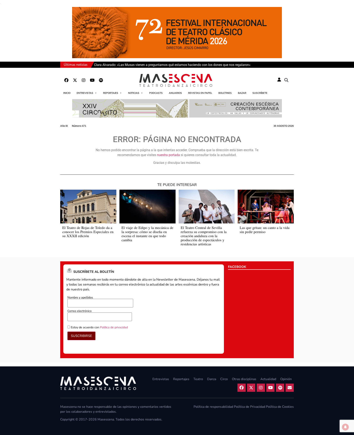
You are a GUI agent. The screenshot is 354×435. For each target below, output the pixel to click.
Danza (211, 379)
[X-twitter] (75, 80)
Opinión (286, 379)
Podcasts (156, 93)
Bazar (242, 93)
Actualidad (268, 379)
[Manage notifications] (345, 427)
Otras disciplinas (244, 379)
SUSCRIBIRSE (81, 336)
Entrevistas (85, 93)
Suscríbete (259, 93)
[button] (286, 80)
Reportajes (110, 93)
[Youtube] (92, 80)
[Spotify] (101, 80)
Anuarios (175, 93)
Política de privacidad (114, 327)
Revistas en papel (200, 93)
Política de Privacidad (249, 406)
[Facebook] (66, 80)
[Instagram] (83, 80)
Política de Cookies (280, 406)
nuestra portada (168, 155)
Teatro (198, 379)
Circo (224, 379)
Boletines (225, 93)
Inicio (66, 93)
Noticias (133, 93)
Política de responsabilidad (213, 406)
